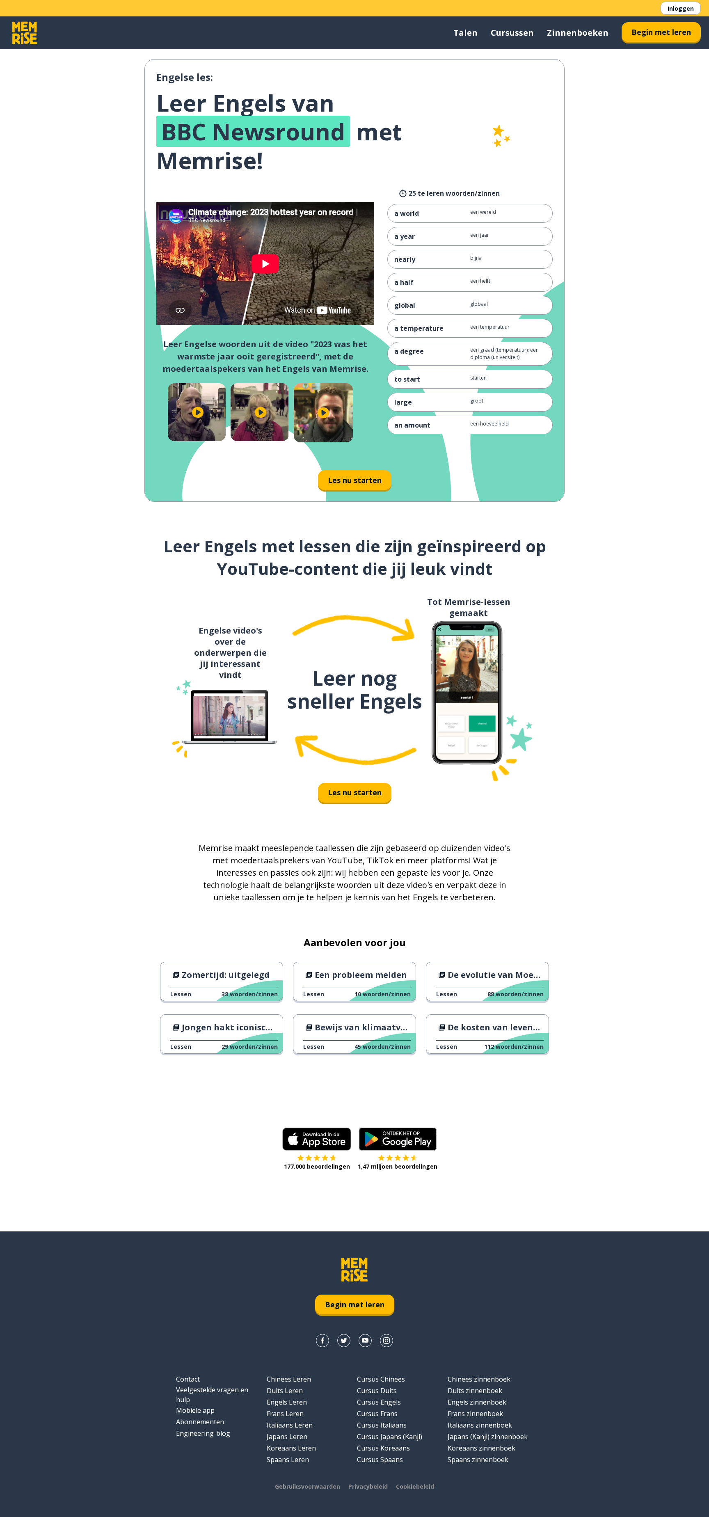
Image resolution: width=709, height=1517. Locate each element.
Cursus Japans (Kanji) (389, 1436)
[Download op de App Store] (316, 1139)
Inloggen (681, 8)
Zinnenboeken (577, 32)
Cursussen (512, 32)
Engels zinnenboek (477, 1402)
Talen (465, 32)
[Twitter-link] (343, 1340)
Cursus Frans (377, 1413)
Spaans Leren (288, 1459)
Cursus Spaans (380, 1459)
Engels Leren (287, 1402)
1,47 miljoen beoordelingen (397, 1166)
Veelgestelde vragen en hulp (212, 1394)
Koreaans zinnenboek (481, 1448)
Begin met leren (661, 32)
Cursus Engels (379, 1402)
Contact (188, 1379)
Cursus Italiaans (382, 1425)
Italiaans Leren (290, 1425)
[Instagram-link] (386, 1340)
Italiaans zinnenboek (480, 1425)
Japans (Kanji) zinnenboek (488, 1436)
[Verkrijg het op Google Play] (398, 1139)
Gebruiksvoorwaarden (307, 1486)
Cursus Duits (377, 1390)
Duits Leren (285, 1390)
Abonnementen (200, 1421)
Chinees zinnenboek (479, 1379)
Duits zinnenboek (475, 1390)
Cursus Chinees (381, 1379)
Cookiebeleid (415, 1486)
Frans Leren (285, 1413)
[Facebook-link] (322, 1340)
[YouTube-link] (365, 1340)
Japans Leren (287, 1436)
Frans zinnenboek (475, 1413)
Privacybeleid (368, 1486)
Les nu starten (355, 480)
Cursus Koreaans (383, 1448)
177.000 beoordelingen (317, 1166)
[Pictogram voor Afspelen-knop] (197, 412)
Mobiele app (195, 1410)
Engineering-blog (203, 1433)
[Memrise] (24, 32)
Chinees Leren (289, 1379)
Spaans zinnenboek (478, 1459)
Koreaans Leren (291, 1448)
